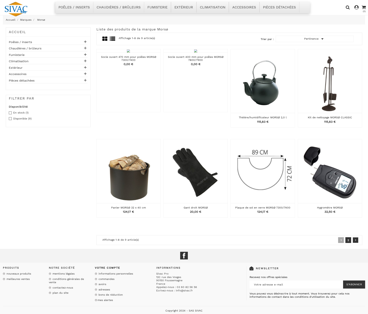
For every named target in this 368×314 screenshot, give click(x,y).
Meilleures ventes (18, 278)
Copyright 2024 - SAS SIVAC (184, 310)
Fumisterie (17, 55)
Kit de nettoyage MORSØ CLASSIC (330, 117)
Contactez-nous (62, 287)
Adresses (104, 289)
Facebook (184, 255)
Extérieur (16, 68)
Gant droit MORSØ (196, 207)
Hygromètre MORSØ (330, 207)
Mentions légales (63, 273)
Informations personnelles (115, 273)
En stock (21, 112)
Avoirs (102, 284)
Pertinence (314, 39)
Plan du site (60, 292)
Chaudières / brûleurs (25, 48)
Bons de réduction (110, 294)
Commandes (106, 278)
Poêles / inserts (20, 42)
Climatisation (19, 61)
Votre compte (107, 267)
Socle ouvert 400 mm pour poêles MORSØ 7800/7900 (195, 58)
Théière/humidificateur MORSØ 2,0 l (263, 117)
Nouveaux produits (18, 273)
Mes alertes (105, 300)
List (113, 40)
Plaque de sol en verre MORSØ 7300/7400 (262, 207)
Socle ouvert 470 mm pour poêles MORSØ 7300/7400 (128, 58)
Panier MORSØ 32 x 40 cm (128, 207)
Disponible (22, 118)
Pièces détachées (21, 80)
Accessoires (17, 74)
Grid (105, 39)
